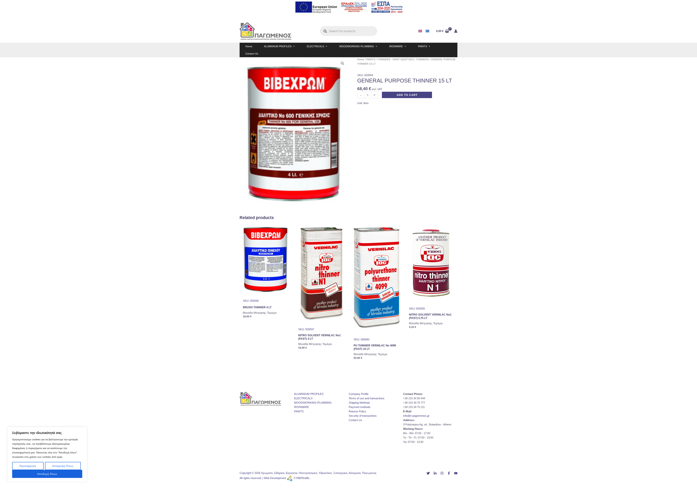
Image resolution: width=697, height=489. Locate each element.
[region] (47, 454)
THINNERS (422, 59)
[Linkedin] (435, 473)
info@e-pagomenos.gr (416, 415)
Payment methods (359, 407)
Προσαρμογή (27, 465)
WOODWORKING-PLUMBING (356, 46)
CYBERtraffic (302, 478)
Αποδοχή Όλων (47, 473)
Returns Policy (357, 411)
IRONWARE (396, 46)
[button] (342, 63)
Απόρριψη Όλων (63, 465)
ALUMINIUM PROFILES (278, 46)
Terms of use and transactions (366, 398)
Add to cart (407, 94)
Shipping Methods (359, 402)
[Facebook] (449, 473)
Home (248, 46)
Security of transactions (363, 415)
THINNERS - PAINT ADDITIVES (395, 59)
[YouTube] (455, 473)
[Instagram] (442, 473)
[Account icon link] (455, 31)
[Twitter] (428, 473)
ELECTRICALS (315, 46)
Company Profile (358, 393)
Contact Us (251, 53)
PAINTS (422, 46)
